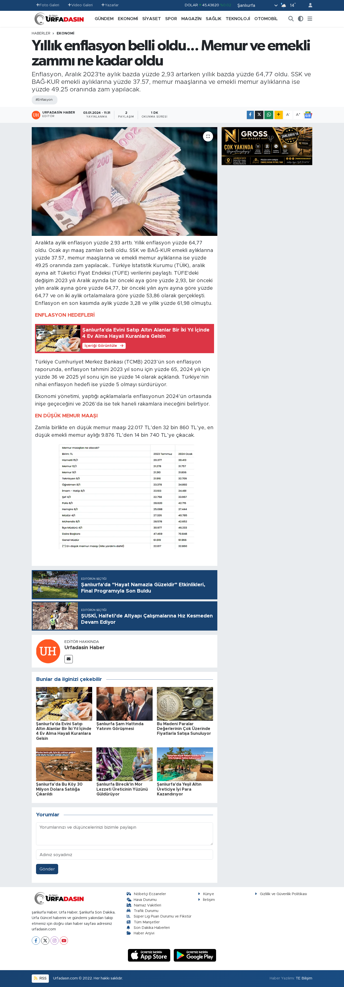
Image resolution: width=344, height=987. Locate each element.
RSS (43, 978)
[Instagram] (54, 940)
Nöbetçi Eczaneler (150, 894)
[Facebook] (36, 940)
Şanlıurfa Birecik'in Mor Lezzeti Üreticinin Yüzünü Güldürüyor (122, 789)
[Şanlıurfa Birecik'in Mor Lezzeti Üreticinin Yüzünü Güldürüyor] (124, 764)
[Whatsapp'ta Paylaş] (268, 115)
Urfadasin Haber (84, 647)
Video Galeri (82, 5)
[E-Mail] (68, 659)
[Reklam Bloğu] (267, 146)
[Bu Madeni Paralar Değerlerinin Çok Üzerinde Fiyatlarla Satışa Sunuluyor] (185, 703)
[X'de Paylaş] (259, 115)
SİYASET (151, 19)
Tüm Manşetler (147, 922)
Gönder (47, 869)
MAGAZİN (191, 19)
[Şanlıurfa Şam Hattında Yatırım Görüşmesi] (124, 703)
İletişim (209, 900)
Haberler (41, 33)
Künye (208, 894)
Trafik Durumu (146, 911)
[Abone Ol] (308, 115)
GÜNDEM (104, 19)
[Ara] (291, 19)
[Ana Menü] (309, 19)
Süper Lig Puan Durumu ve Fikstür (162, 916)
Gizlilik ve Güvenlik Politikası (283, 894)
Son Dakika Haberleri (152, 928)
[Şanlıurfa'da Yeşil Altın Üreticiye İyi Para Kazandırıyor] (185, 764)
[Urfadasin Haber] (48, 651)
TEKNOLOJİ (238, 19)
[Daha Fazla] (278, 115)
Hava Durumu (145, 900)
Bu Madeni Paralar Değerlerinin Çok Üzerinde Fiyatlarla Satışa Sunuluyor (184, 729)
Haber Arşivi (144, 933)
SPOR (171, 19)
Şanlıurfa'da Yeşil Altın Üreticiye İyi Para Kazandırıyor (179, 789)
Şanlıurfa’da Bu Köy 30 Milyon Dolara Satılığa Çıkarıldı (59, 789)
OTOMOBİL (266, 19)
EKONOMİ (128, 19)
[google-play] (195, 955)
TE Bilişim (304, 978)
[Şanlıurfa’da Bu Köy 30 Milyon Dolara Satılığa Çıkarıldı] (64, 764)
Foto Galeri (49, 5)
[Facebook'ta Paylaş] (250, 115)
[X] (45, 940)
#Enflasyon (44, 99)
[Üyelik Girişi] (308, 5)
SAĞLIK (213, 19)
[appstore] (150, 955)
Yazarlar (112, 5)
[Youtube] (64, 940)
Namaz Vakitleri (147, 905)
